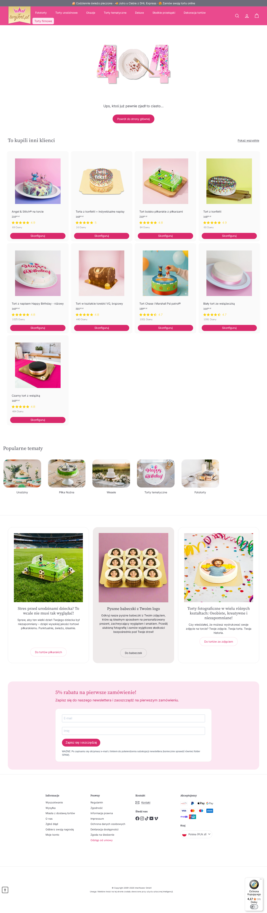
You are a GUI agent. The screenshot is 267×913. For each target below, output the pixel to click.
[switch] (254, 906)
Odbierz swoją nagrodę (60, 829)
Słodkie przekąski (163, 12)
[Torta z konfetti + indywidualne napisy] (102, 192)
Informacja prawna (101, 813)
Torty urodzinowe (66, 12)
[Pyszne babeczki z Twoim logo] (133, 567)
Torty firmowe (43, 21)
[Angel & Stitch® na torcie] (38, 192)
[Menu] (260, 880)
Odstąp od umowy (101, 840)
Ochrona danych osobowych (107, 823)
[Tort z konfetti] (229, 192)
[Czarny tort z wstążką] (38, 376)
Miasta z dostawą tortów (60, 813)
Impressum (97, 818)
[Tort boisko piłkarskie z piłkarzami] (165, 192)
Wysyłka (51, 807)
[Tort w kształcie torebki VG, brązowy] (102, 284)
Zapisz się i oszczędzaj (81, 742)
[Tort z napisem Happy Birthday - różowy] (38, 284)
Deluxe (139, 12)
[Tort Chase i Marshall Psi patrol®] (165, 284)
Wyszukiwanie (54, 802)
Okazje (90, 12)
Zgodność (96, 807)
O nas (49, 818)
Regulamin (96, 802)
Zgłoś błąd (52, 823)
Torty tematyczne (115, 12)
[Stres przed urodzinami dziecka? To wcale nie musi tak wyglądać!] (48, 567)
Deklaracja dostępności (104, 829)
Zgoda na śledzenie (102, 834)
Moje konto (52, 834)
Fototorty (41, 12)
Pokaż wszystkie (248, 140)
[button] (5, 890)
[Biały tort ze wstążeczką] (229, 284)
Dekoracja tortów (195, 12)
